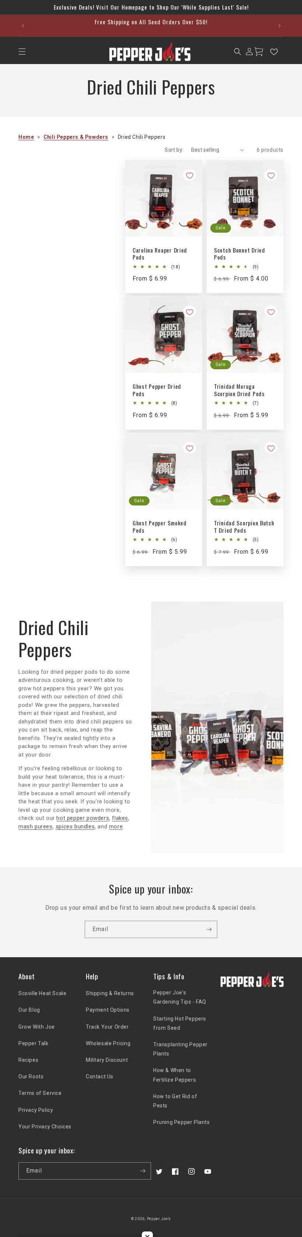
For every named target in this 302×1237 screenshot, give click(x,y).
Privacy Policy (35, 1110)
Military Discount (107, 1060)
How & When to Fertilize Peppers (174, 1074)
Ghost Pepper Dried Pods (157, 390)
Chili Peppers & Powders (75, 137)
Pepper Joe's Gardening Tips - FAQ (179, 997)
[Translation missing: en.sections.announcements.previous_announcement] (22, 26)
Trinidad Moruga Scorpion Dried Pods (239, 390)
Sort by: (174, 150)
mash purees (35, 826)
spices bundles (75, 826)
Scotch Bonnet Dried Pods (239, 254)
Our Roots (30, 1076)
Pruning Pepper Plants (181, 1122)
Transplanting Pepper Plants (180, 1049)
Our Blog (29, 1010)
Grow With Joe (36, 1027)
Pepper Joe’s (159, 1219)
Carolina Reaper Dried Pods (160, 254)
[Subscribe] (209, 929)
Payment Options (108, 1010)
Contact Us (99, 1076)
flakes (120, 818)
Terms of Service (40, 1093)
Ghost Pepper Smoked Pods (160, 526)
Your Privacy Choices (44, 1126)
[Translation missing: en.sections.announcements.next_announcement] (279, 26)
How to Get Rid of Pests (175, 1101)
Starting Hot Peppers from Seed (179, 1023)
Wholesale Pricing (108, 1043)
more (116, 826)
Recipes (28, 1060)
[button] (22, 51)
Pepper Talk (33, 1043)
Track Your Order (107, 1027)
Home (26, 137)
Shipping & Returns (110, 993)
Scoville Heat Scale (42, 993)
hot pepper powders (82, 818)
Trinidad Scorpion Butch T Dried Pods (244, 526)
